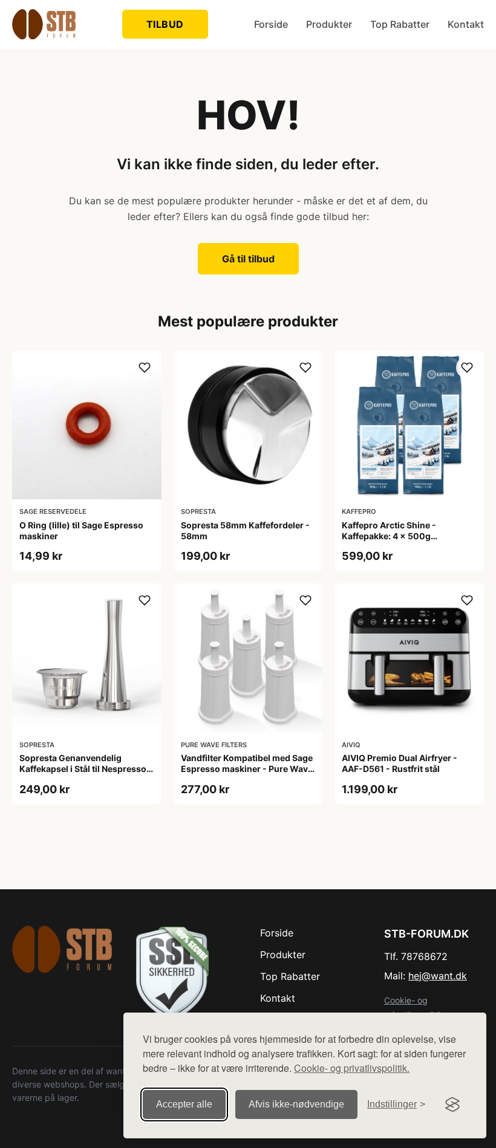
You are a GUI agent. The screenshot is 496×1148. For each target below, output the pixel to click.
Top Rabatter (399, 24)
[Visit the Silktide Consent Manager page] (452, 1104)
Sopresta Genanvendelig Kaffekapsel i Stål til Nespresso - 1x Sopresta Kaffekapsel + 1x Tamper (85, 774)
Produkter (329, 24)
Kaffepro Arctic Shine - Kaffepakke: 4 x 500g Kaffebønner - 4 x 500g (391, 536)
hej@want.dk (437, 976)
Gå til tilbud (248, 259)
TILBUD (165, 24)
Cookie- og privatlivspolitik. (352, 1068)
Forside (271, 24)
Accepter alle (184, 1104)
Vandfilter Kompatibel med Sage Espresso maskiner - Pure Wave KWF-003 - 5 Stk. (247, 769)
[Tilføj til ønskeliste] (144, 367)
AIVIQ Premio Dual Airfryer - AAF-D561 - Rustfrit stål (399, 763)
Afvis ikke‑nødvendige (296, 1104)
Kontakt (466, 24)
